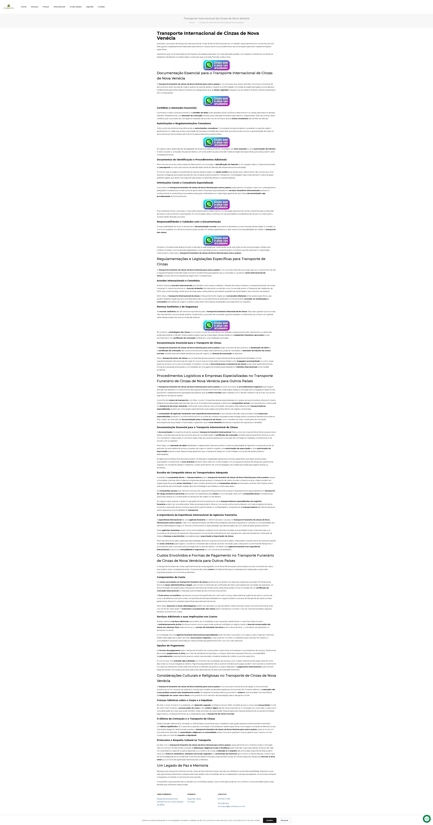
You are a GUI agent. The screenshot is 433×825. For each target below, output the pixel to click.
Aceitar (269, 820)
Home (192, 22)
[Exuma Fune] (8, 7)
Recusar (284, 820)
